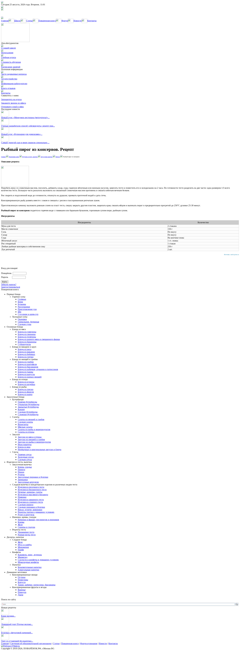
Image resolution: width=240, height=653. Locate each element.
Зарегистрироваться (10, 287)
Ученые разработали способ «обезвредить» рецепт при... (28, 126)
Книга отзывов (8, 88)
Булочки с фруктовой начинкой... (17, 632)
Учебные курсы (8, 57)
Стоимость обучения (11, 62)
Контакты (92, 20)
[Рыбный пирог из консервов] (15, 186)
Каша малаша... (8, 616)
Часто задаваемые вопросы (14, 74)
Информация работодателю (14, 83)
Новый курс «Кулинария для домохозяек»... (21, 134)
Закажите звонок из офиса (13, 103)
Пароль (4, 277)
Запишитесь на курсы (11, 99)
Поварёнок (6, 273)
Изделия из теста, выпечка (30, 157)
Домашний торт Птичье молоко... (17, 624)
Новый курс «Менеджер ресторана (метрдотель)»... (25, 117)
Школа (17, 20)
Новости (77, 20)
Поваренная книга (47, 20)
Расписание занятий (10, 67)
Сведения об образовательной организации (30, 643)
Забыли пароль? (8, 284)
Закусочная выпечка (46, 157)
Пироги (58, 157)
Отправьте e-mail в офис (12, 106)
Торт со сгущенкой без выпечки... (17, 641)
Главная (5, 20)
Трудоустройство (9, 79)
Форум (64, 20)
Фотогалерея (7, 52)
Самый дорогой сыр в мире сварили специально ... (25, 142)
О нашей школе (8, 48)
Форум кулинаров (88, 643)
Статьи (29, 20)
